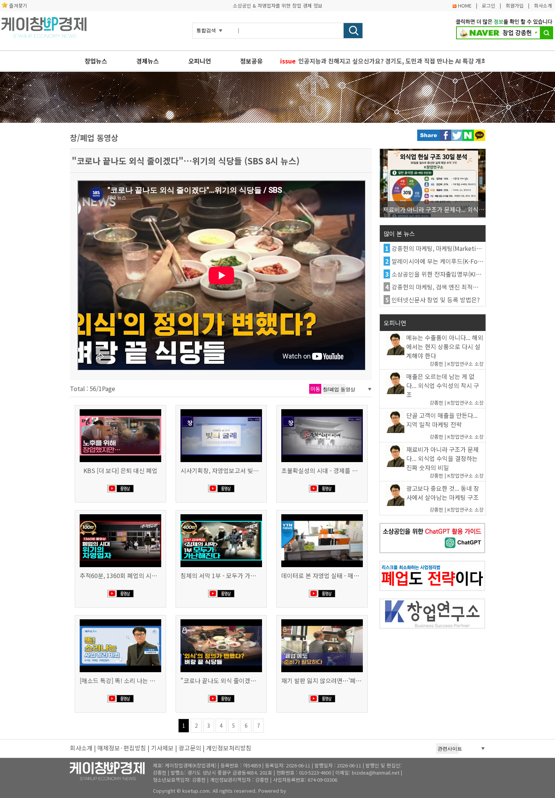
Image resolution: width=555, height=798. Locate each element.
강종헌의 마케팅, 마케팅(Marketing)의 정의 (447, 248)
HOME (465, 5)
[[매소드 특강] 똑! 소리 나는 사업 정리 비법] (120, 620)
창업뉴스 (96, 60)
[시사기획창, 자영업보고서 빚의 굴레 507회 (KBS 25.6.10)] (221, 409)
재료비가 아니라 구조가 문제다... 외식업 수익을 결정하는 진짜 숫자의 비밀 (442, 458)
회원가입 (515, 5)
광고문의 (190, 747)
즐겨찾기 (18, 5)
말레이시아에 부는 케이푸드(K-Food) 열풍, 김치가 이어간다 (468, 261)
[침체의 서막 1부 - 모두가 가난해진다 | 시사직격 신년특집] (221, 515)
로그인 (488, 5)
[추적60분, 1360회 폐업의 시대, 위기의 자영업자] (120, 515)
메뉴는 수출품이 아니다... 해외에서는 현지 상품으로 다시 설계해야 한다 (444, 346)
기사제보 (162, 747)
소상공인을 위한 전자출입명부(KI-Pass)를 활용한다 (456, 273)
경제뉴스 (147, 60)
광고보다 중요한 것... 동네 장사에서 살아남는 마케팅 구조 (442, 493)
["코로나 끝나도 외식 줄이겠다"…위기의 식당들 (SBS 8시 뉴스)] (221, 620)
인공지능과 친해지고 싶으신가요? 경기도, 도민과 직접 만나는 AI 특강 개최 (391, 60)
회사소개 (543, 5)
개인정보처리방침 (228, 747)
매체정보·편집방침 (121, 747)
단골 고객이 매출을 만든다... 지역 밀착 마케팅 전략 (442, 420)
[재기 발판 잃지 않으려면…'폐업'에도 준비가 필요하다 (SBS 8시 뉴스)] (322, 620)
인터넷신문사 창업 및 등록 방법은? (436, 299)
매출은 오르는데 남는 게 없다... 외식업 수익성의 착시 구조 (442, 385)
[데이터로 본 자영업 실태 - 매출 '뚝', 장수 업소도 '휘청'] (322, 515)
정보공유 (251, 60)
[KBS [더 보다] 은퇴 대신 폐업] (120, 409)
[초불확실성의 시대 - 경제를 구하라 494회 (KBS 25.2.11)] (322, 409)
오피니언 (199, 60)
